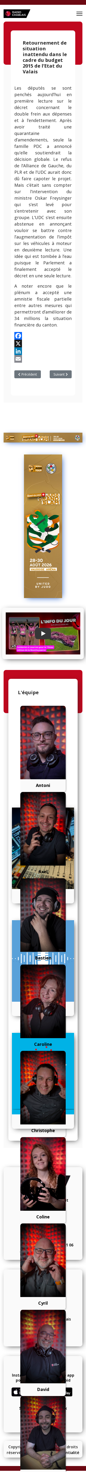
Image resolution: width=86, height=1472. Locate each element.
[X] (43, 343)
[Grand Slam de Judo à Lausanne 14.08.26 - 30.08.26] (43, 437)
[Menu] (79, 13)
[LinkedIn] (43, 351)
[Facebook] (43, 336)
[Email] (43, 359)
